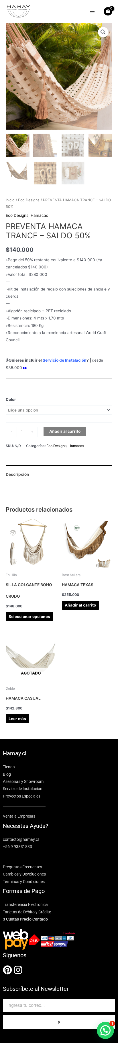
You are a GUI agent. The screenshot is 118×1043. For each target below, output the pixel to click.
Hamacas (39, 215)
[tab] (59, 467)
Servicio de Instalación (64, 360)
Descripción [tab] (17, 474)
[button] (103, 32)
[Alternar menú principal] (92, 11)
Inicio (10, 200)
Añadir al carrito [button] (80, 605)
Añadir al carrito (64, 431)
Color (11, 399)
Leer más (17, 718)
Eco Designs (29, 200)
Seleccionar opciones (29, 616)
